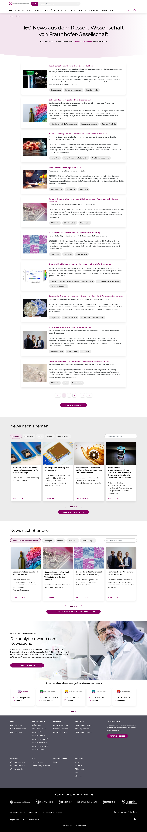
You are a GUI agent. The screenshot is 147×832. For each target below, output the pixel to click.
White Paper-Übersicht (83, 732)
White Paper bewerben (83, 729)
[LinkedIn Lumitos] (135, 819)
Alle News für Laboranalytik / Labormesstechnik (73, 612)
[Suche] (78, 4)
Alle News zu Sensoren (73, 512)
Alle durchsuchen (73, 405)
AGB (24, 819)
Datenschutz (34, 819)
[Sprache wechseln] (134, 10)
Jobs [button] (80, 10)
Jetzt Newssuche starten (27, 665)
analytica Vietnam (38, 743)
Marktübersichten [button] (53, 10)
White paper (79, 769)
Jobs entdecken (37, 762)
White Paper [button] (69, 10)
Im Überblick (36, 725)
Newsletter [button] (107, 10)
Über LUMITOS (34, 813)
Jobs (76, 772)
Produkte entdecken (60, 725)
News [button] (29, 10)
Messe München (38, 729)
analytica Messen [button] (16, 10)
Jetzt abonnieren (117, 736)
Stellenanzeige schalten (41, 765)
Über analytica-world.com (52, 813)
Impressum (14, 819)
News (77, 762)
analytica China (37, 736)
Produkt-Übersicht (60, 732)
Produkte (78, 765)
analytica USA (37, 750)
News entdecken (16, 725)
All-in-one (78, 776)
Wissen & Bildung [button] (92, 10)
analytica (35, 732)
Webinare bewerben (17, 765)
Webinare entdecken (17, 762)
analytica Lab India (39, 739)
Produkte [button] (38, 10)
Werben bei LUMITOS (18, 813)
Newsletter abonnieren (18, 729)
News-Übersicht (16, 732)
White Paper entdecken (83, 725)
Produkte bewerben (60, 729)
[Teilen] (129, 10)
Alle (33, 4)
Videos (55, 762)
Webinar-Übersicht (17, 769)
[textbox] (120, 436)
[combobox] (120, 436)
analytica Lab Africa (39, 746)
